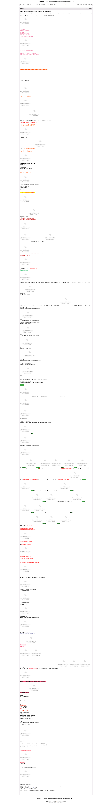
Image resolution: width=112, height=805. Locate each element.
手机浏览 (47, 801)
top (73, 798)
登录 (78, 4)
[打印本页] (64, 4)
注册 (81, 4)
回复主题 (85, 4)
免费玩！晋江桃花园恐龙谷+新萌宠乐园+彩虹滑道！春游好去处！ (59, 1)
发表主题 (90, 4)
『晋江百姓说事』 (30, 4)
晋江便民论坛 (23, 4)
